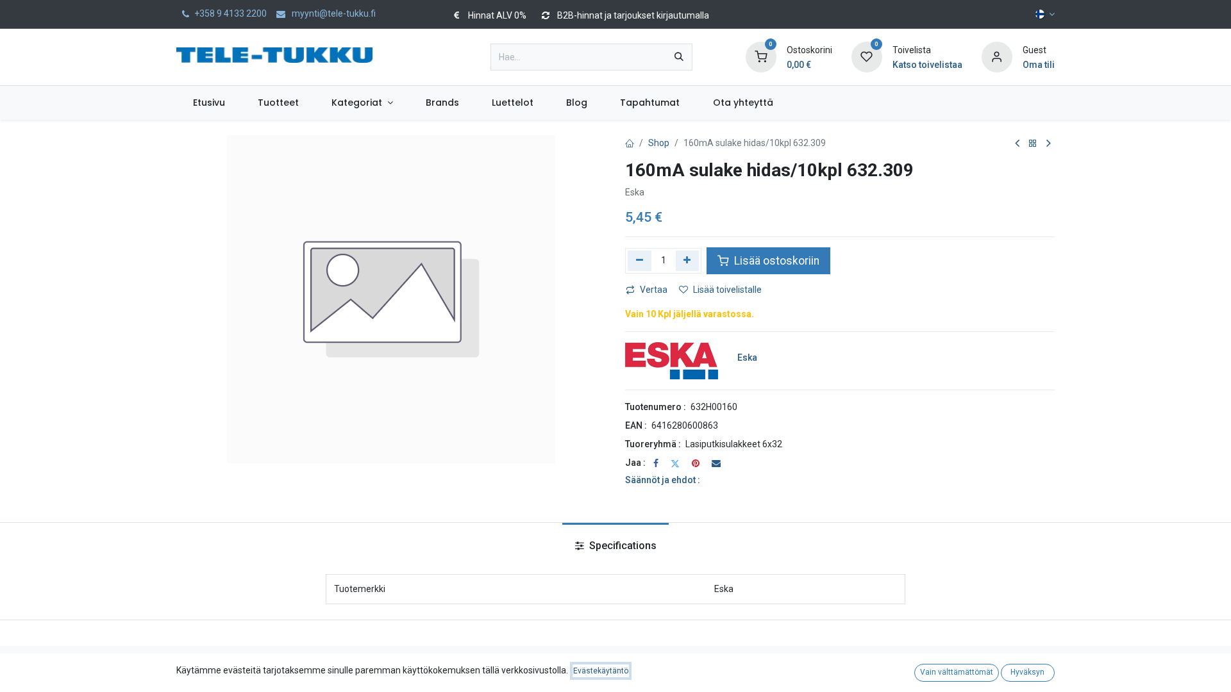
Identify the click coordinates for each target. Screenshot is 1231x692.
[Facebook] (655, 463)
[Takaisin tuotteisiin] (1033, 144)
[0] (761, 56)
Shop (658, 143)
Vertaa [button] (653, 289)
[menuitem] (208, 103)
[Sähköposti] (716, 463)
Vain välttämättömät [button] (956, 672)
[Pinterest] (695, 463)
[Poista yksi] (639, 261)
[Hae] (679, 57)
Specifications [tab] (622, 546)
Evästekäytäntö (600, 670)
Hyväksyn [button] (1027, 672)
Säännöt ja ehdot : (662, 480)
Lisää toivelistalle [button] (727, 289)
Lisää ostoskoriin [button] (775, 260)
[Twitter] (675, 463)
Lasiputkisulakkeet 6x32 (733, 444)
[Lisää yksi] (687, 261)
